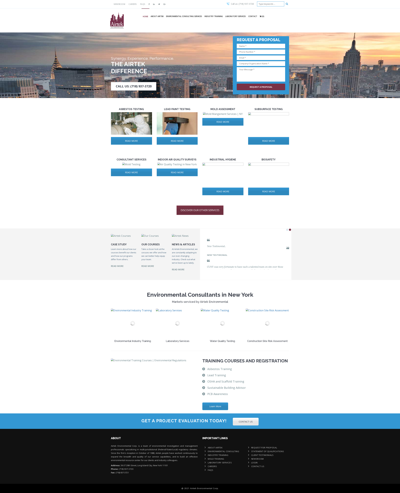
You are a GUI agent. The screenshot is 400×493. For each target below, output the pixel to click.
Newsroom (119, 4)
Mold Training (216, 458)
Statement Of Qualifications (267, 451)
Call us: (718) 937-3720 (242, 3)
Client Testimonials (262, 455)
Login (254, 462)
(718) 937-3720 (126, 469)
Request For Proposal (264, 447)
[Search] (287, 4)
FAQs (142, 4)
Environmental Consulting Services (184, 16)
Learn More (215, 406)
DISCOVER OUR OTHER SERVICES (200, 210)
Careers (133, 4)
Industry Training (214, 16)
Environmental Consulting (223, 451)
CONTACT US (246, 421)
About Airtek (157, 16)
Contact (252, 16)
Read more (117, 266)
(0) (262, 16)
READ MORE (131, 140)
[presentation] (107, 327)
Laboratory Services (235, 16)
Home (145, 16)
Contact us (257, 466)
